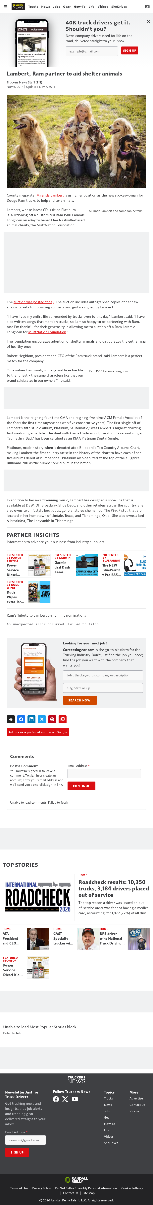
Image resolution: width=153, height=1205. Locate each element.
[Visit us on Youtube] (75, 1099)
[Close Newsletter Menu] (148, 21)
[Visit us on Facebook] (56, 1099)
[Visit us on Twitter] (65, 1099)
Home (82, 875)
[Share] (21, 719)
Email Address (79, 765)
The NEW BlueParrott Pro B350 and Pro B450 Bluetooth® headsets (111, 570)
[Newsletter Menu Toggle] (147, 6)
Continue (81, 786)
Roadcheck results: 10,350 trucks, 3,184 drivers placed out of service (113, 888)
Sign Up (129, 50)
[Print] (11, 719)
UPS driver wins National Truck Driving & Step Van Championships (112, 939)
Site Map (88, 1193)
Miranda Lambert (50, 195)
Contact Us (70, 1193)
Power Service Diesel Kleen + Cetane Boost (13, 570)
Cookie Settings (132, 1188)
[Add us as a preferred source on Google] (63, 719)
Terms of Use (19, 1188)
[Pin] (52, 719)
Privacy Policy (41, 1188)
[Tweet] (42, 719)
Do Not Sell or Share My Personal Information (86, 1188)
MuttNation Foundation (47, 331)
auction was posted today (34, 301)
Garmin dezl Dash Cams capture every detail (62, 567)
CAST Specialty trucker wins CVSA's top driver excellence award (63, 939)
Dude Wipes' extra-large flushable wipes (16, 597)
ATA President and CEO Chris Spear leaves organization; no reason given (13, 939)
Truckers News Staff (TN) (24, 82)
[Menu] (5, 6)
